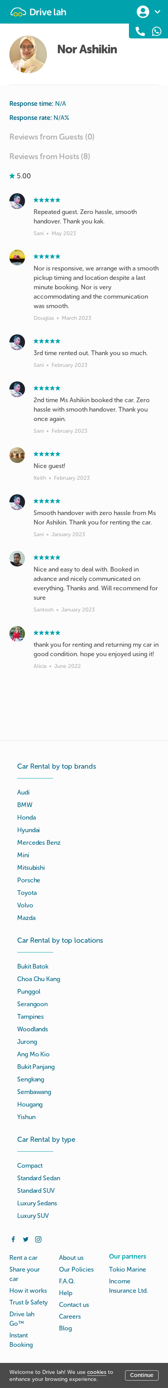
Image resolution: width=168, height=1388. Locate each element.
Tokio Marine (127, 1269)
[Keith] (17, 455)
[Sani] (17, 201)
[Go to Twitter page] (26, 1238)
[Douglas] (17, 257)
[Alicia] (17, 634)
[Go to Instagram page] (38, 1238)
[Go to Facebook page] (13, 1238)
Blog (65, 1328)
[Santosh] (17, 558)
